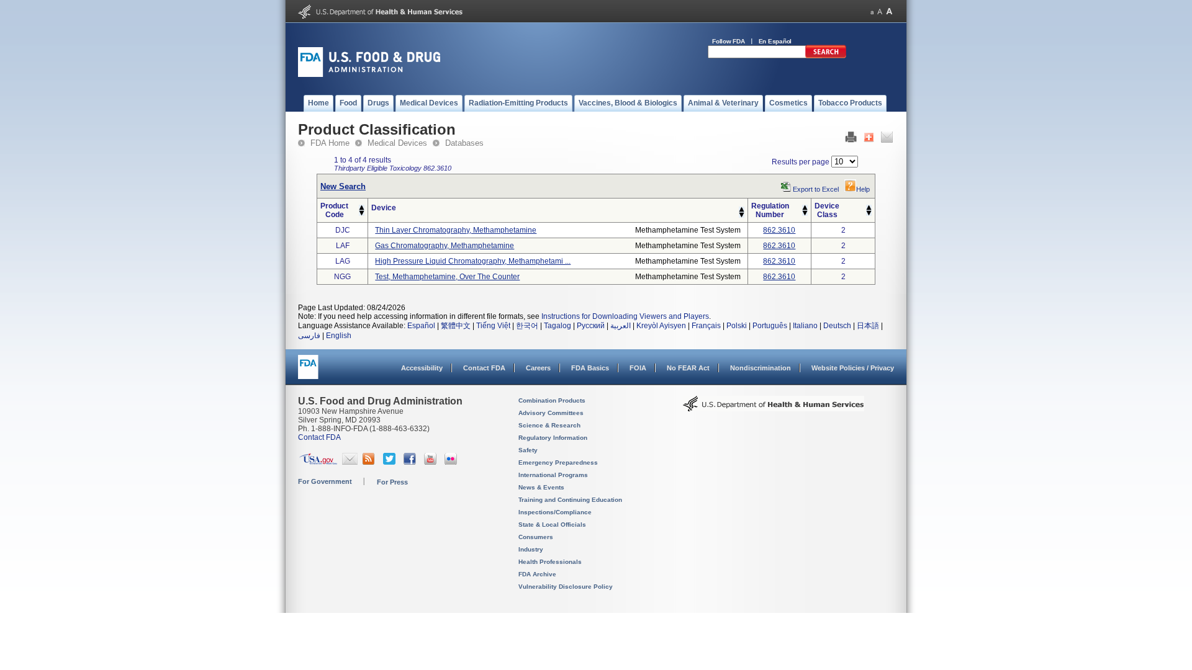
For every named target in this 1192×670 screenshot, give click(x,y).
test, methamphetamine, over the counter (447, 276)
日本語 (868, 325)
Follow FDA (728, 41)
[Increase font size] (889, 11)
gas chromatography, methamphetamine (444, 245)
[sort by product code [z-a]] (361, 213)
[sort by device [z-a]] (741, 215)
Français (706, 325)
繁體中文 (456, 325)
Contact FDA (484, 368)
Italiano (805, 325)
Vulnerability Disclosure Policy (565, 586)
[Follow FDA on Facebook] (411, 462)
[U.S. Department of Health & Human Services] (773, 408)
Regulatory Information (552, 437)
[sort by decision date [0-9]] (869, 207)
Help (863, 189)
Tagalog (557, 325)
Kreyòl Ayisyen (661, 325)
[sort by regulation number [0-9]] (805, 207)
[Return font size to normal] (879, 11)
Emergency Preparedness (558, 462)
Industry (530, 549)
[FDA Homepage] (308, 372)
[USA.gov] (318, 462)
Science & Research (549, 425)
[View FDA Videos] (432, 462)
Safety (528, 450)
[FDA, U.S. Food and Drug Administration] (369, 74)
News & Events (541, 487)
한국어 (527, 325)
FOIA (638, 368)
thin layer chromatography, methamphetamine (455, 230)
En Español (775, 41)
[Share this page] (869, 140)
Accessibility (422, 368)
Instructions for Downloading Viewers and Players (625, 316)
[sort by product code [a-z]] (361, 207)
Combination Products (551, 400)
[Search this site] (825, 55)
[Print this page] (851, 140)
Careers (538, 368)
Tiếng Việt (493, 325)
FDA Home (330, 143)
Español (421, 325)
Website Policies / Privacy (852, 368)
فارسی (309, 335)
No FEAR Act (688, 368)
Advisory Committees (551, 412)
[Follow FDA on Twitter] (391, 462)
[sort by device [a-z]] (741, 209)
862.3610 (779, 230)
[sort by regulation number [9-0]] (805, 213)
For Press (392, 482)
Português (769, 325)
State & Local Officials (552, 524)
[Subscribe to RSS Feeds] (370, 462)
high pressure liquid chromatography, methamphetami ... (473, 261)
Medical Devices (397, 143)
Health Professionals (550, 561)
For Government (325, 481)
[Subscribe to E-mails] (350, 462)
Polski (736, 325)
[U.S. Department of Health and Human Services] (380, 16)
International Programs (553, 474)
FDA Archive (537, 574)
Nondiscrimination (760, 368)
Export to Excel (816, 189)
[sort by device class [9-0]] (869, 213)
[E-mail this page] (887, 140)
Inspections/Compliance (555, 512)
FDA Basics (590, 368)
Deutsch (837, 325)
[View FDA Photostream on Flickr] (452, 462)
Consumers (535, 537)
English (338, 335)
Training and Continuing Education (570, 499)
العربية (620, 325)
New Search (343, 186)
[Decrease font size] (872, 11)
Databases (464, 143)
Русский (591, 325)
